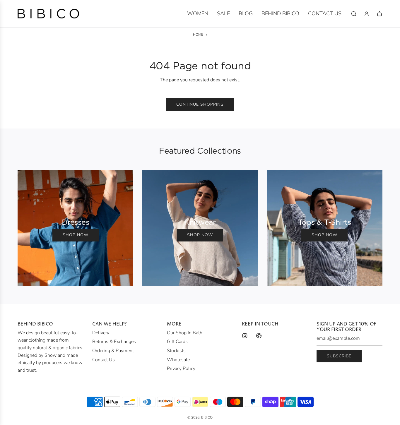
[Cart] (379, 13)
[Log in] (366, 13)
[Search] (353, 13)
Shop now (75, 235)
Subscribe (339, 356)
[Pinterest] (258, 335)
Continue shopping (200, 104)
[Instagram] (244, 335)
